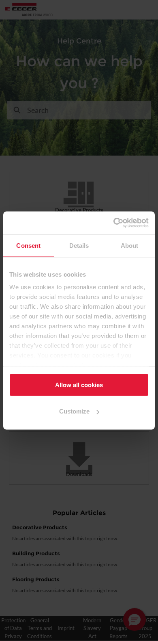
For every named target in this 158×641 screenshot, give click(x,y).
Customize (74, 411)
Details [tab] (79, 245)
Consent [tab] (28, 245)
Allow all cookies (79, 384)
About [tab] (130, 245)
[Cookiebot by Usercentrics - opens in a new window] (114, 223)
